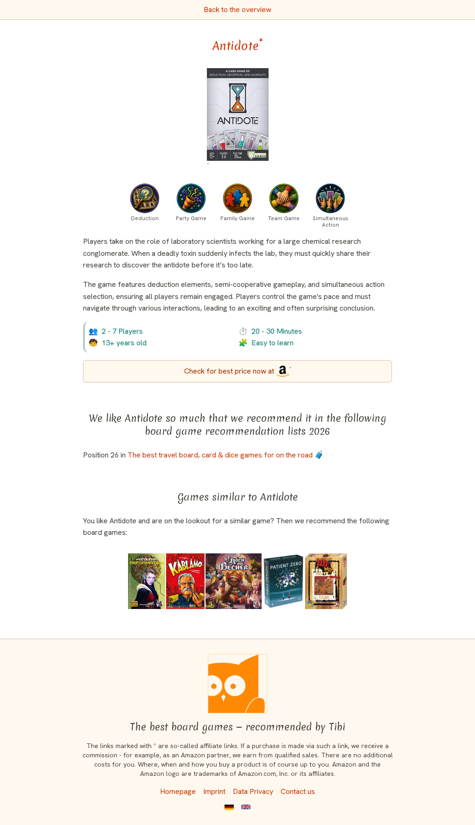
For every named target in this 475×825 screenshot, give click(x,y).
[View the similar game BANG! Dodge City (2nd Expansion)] (326, 581)
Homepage (178, 791)
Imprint (214, 791)
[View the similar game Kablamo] (185, 581)
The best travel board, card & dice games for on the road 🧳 (226, 455)
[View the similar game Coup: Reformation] (146, 581)
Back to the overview (237, 9)
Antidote (237, 46)
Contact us (298, 791)
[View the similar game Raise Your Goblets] (233, 581)
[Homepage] (237, 683)
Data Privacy (253, 791)
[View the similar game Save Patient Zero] (283, 581)
